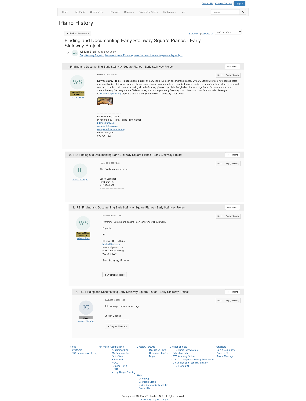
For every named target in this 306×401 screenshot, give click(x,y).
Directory (141, 346)
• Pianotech (118, 359)
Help (139, 375)
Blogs (152, 356)
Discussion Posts (157, 349)
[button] (66, 12)
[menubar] (217, 3)
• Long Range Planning (123, 372)
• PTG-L (116, 369)
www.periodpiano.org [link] (110, 93)
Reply (219, 75)
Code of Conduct (223, 3)
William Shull (77, 97)
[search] (243, 12)
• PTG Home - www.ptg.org (185, 349)
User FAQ (144, 378)
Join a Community (226, 349)
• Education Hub (179, 353)
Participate (220, 346)
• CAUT (116, 362)
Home (73, 346)
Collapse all (207, 33)
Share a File (223, 353)
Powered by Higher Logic (153, 399)
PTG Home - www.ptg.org (84, 353)
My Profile (104, 346)
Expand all (194, 33)
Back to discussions (79, 33)
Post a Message (225, 356)
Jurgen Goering (86, 321)
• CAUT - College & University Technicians (192, 359)
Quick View (117, 356)
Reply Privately (232, 75)
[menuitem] (208, 3)
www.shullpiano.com (107, 126)
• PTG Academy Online (183, 356)
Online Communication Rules (153, 384)
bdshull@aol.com (106, 122)
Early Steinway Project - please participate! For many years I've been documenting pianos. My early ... (131, 55)
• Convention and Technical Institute (189, 362)
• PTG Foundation (180, 365)
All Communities (120, 349)
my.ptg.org (77, 349)
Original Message (115, 274)
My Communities (120, 353)
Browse (151, 346)
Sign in (240, 3)
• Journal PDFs (119, 365)
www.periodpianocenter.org (111, 129)
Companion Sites (178, 346)
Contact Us (207, 3)
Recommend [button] (232, 66)
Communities (117, 346)
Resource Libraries (158, 353)
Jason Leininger (80, 179)
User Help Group (147, 381)
